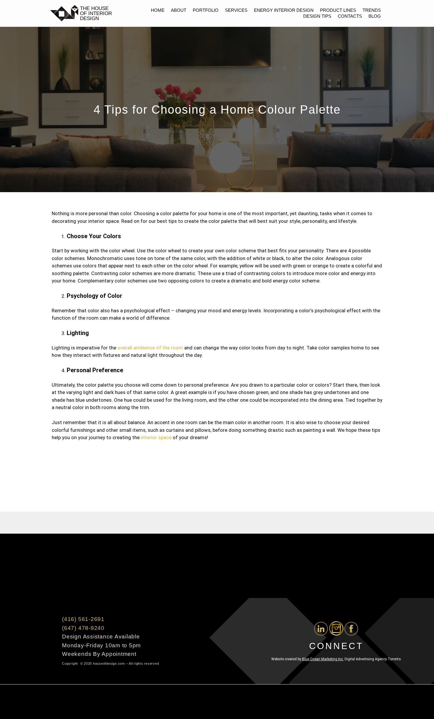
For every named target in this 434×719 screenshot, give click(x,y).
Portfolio (205, 10)
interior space (156, 437)
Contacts (350, 16)
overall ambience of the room (150, 348)
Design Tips (317, 16)
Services (236, 10)
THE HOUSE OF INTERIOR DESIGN (96, 13)
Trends (372, 10)
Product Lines (338, 10)
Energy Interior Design (284, 10)
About (178, 10)
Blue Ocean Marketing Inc (322, 659)
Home (157, 10)
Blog (374, 16)
